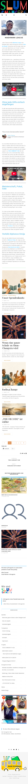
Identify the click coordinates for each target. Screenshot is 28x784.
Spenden (5, 295)
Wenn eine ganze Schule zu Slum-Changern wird (11, 345)
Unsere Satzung (6, 631)
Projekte (3, 644)
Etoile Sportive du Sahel (13, 247)
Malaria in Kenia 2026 (7, 676)
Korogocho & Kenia (6, 664)
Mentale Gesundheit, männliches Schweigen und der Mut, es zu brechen (14, 669)
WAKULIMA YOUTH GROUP (9, 657)
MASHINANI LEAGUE (7, 651)
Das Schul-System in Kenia (8, 680)
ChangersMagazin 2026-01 (9, 661)
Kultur (4, 387)
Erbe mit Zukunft (6, 621)
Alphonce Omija (11, 240)
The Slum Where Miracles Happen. (11, 729)
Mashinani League (17, 42)
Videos (3, 687)
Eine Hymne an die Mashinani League (12, 653)
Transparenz (12, 295)
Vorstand (4, 637)
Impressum (4, 525)
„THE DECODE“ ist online (12, 420)
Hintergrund (6, 416)
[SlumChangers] (14, 6)
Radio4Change (10, 389)
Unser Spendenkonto (13, 297)
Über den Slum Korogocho (9, 494)
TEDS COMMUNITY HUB (13, 151)
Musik (9, 387)
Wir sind (5, 586)
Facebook (10, 225)
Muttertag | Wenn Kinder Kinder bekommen (13, 673)
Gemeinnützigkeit (6, 624)
